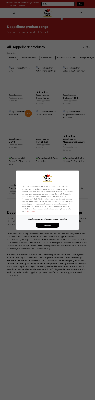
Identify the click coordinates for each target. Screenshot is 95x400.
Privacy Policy (30, 211)
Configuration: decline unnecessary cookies (47, 219)
